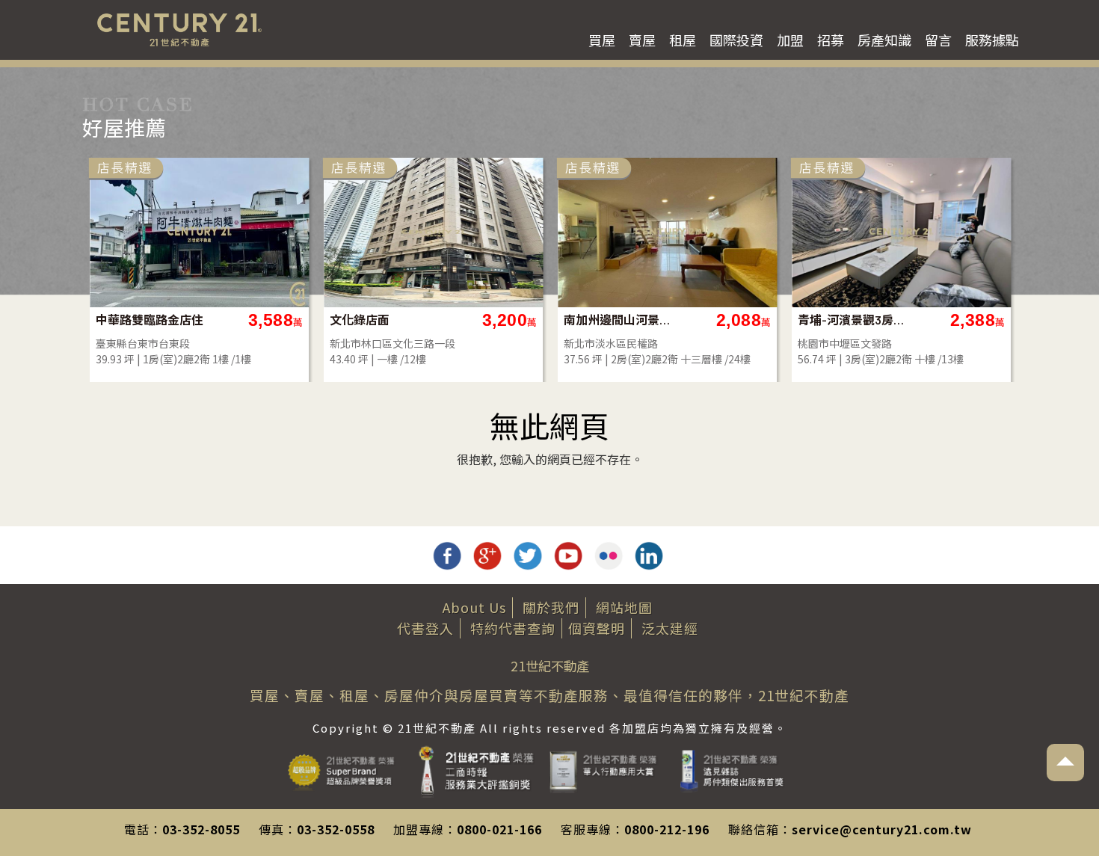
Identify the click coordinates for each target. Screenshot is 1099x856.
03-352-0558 (336, 829)
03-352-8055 (201, 829)
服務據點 (992, 39)
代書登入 (425, 628)
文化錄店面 (360, 319)
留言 (938, 39)
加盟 (790, 39)
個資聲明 (596, 628)
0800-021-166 (499, 829)
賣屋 (642, 39)
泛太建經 (669, 628)
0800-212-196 (666, 829)
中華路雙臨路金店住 (149, 319)
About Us (474, 607)
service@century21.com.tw (882, 829)
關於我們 (551, 607)
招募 (830, 39)
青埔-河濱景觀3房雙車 (852, 319)
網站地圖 (624, 607)
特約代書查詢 (512, 628)
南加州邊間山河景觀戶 (618, 319)
